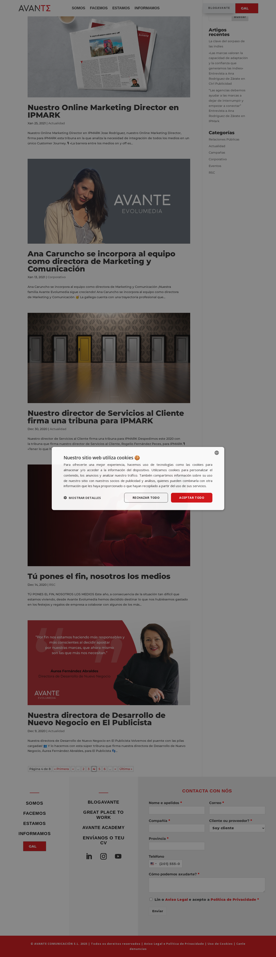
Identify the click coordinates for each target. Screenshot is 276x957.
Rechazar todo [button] (146, 498)
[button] (82, 498)
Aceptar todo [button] (191, 498)
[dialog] (138, 478)
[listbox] (217, 453)
